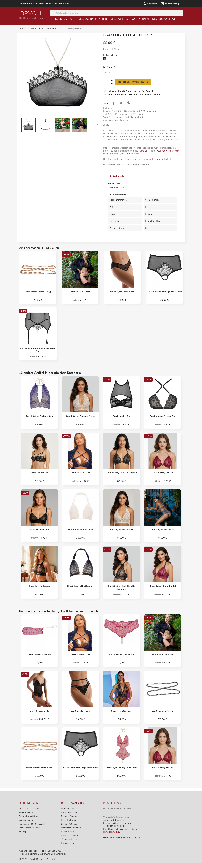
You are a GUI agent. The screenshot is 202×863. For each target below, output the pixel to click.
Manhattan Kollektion (71, 827)
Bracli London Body (39, 711)
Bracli (117, 183)
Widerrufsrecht (26, 812)
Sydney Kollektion (69, 835)
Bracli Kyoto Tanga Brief (122, 291)
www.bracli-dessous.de (114, 820)
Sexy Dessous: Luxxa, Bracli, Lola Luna (121, 829)
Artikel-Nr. (113, 187)
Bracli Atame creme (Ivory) (38, 291)
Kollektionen (140, 19)
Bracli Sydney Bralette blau (39, 416)
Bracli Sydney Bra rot (162, 472)
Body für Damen (68, 808)
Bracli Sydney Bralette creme (80, 416)
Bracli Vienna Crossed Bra (162, 416)
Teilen (113, 103)
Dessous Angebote (164, 19)
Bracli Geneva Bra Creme (80, 529)
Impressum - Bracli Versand (32, 823)
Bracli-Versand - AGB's (29, 808)
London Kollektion (69, 823)
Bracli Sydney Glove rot (39, 654)
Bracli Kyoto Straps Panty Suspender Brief (37, 350)
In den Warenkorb (133, 82)
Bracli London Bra (39, 472)
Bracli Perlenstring (69, 812)
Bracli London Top (121, 416)
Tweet (121, 103)
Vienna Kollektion (69, 839)
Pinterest (129, 103)
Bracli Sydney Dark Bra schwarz (121, 472)
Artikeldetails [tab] (117, 176)
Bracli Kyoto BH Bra (80, 472)
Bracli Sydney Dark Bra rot (162, 586)
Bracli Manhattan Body (121, 711)
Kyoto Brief (144, 150)
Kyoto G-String (125, 153)
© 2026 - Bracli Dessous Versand (37, 859)
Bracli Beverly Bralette (39, 586)
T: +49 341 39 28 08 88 (114, 826)
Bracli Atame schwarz (162, 711)
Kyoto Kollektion (68, 820)
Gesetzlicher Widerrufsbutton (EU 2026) (121, 837)
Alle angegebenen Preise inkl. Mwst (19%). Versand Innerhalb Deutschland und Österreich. (42, 852)
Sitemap (22, 831)
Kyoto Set (157, 159)
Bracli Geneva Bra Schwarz (80, 586)
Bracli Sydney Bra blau (162, 529)
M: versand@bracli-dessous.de (117, 823)
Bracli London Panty (80, 711)
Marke (111, 183)
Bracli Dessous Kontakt (29, 827)
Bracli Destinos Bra (39, 529)
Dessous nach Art (63, 19)
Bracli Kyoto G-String (80, 291)
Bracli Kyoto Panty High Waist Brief (164, 291)
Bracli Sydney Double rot (121, 654)
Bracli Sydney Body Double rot (121, 767)
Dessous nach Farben (92, 19)
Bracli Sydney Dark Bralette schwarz (121, 587)
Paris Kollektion (68, 831)
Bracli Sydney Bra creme (121, 529)
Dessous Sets (119, 19)
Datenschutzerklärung (29, 816)
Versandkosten (26, 820)
